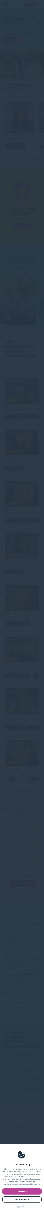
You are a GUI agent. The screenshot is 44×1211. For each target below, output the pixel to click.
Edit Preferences (22, 1199)
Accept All (22, 1191)
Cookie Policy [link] (22, 1207)
